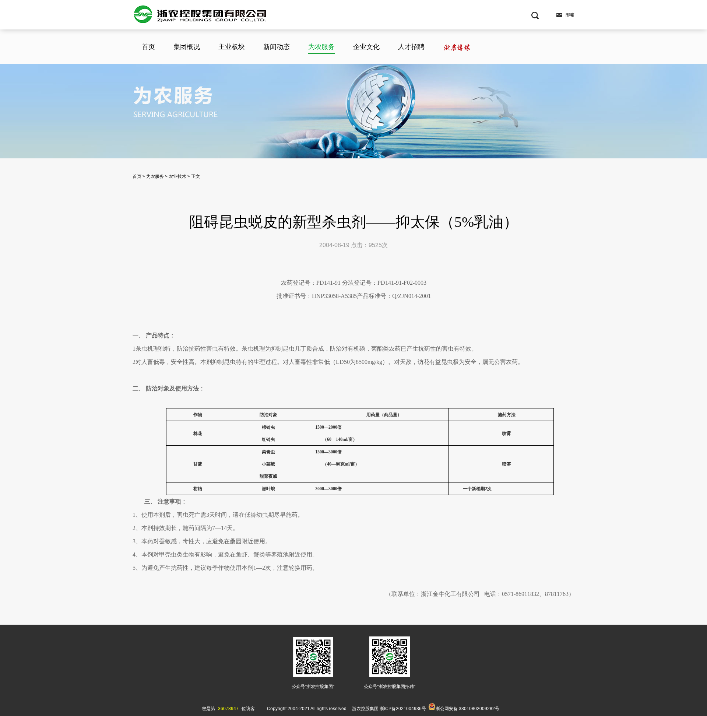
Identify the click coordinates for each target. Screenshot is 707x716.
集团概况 (186, 46)
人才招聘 (411, 46)
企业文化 (366, 46)
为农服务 (321, 46)
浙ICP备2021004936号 (403, 708)
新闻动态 (276, 46)
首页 (148, 46)
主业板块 (231, 46)
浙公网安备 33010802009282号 (467, 708)
